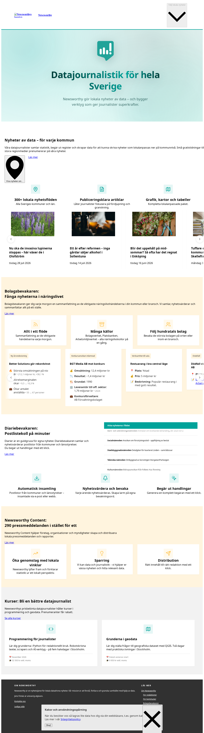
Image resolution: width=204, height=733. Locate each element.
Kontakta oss (20, 701)
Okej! (48, 725)
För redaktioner (150, 695)
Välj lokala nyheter (177, 5)
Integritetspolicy (70, 719)
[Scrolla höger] (200, 239)
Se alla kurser (13, 618)
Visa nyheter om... (14, 181)
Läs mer (33, 157)
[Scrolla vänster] (11, 239)
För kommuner (149, 699)
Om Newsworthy (148, 690)
